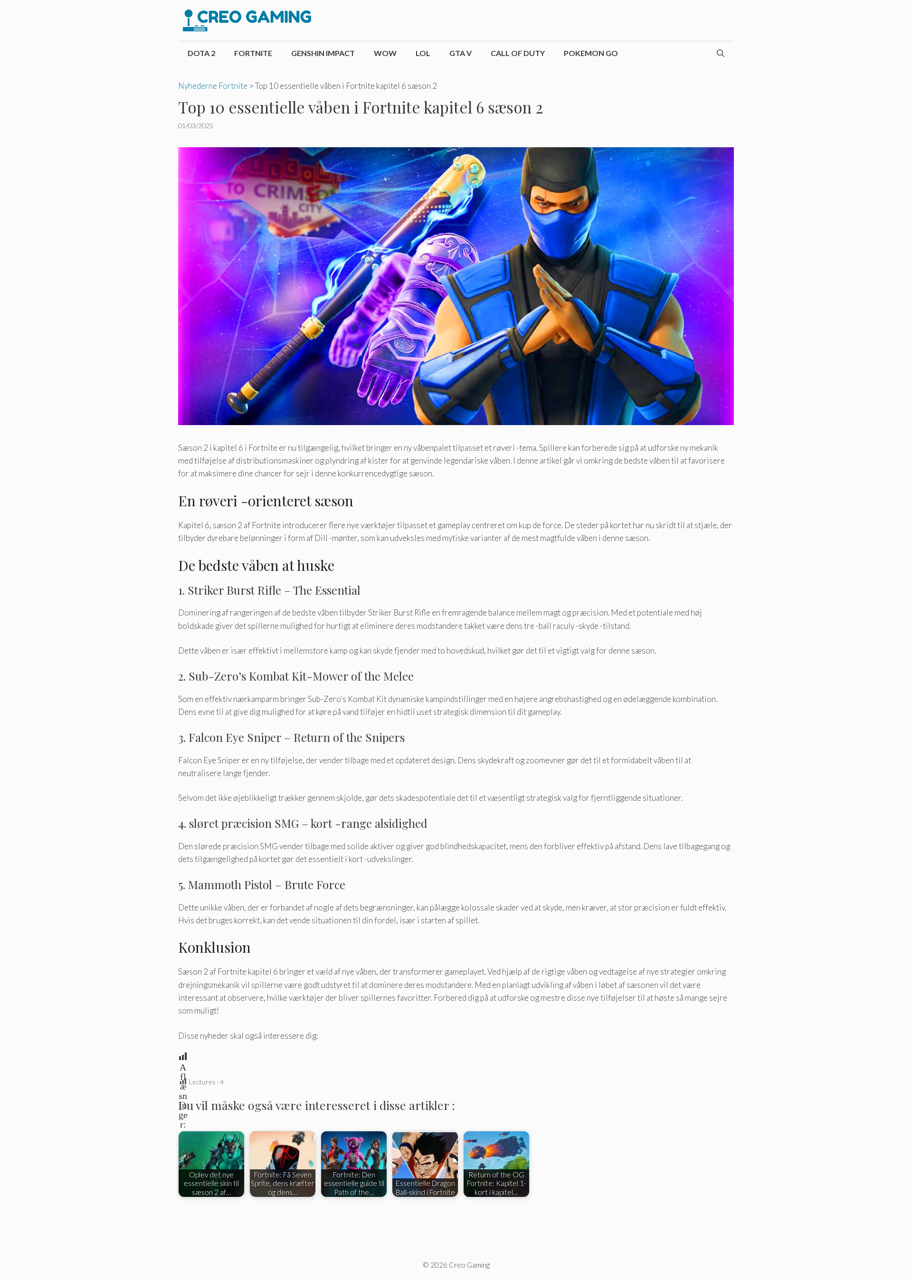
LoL (423, 52)
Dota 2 (201, 52)
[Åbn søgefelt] (720, 53)
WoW (385, 52)
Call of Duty (518, 52)
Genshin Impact (323, 52)
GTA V (460, 52)
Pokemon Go (591, 52)
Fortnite (253, 52)
